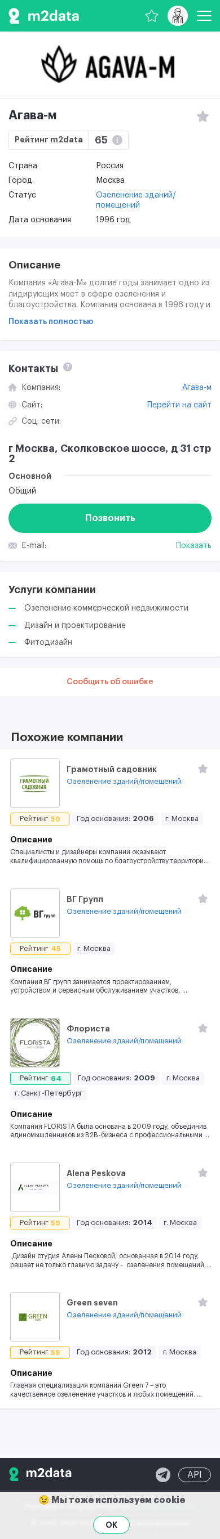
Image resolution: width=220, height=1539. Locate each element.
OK (111, 1525)
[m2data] (43, 16)
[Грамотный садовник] (35, 783)
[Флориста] (35, 1042)
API (194, 1474)
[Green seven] (35, 1317)
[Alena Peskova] (35, 1187)
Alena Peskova (96, 1173)
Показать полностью (50, 322)
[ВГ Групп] (35, 913)
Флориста (88, 1029)
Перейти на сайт (179, 405)
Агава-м (197, 388)
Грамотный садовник (112, 769)
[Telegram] (163, 1475)
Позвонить (110, 518)
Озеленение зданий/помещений (124, 781)
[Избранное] (152, 16)
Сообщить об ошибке (110, 682)
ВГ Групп (85, 899)
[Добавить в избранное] (202, 768)
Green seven (92, 1303)
